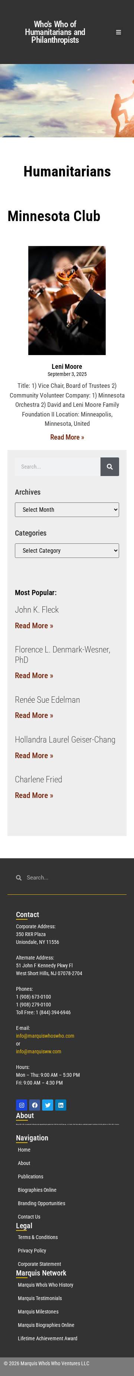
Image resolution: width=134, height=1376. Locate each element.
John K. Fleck (37, 610)
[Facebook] (34, 1105)
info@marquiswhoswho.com (45, 1036)
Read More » (67, 437)
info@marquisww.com (38, 1051)
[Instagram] (21, 1105)
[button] (119, 32)
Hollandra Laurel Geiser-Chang (65, 740)
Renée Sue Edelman (47, 700)
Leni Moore (67, 366)
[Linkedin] (60, 1105)
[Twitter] (47, 1105)
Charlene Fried (38, 780)
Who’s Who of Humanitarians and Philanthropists (55, 32)
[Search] (109, 466)
